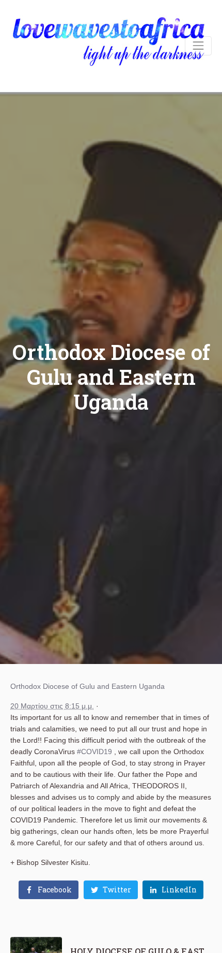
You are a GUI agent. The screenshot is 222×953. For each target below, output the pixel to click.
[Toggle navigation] (198, 45)
